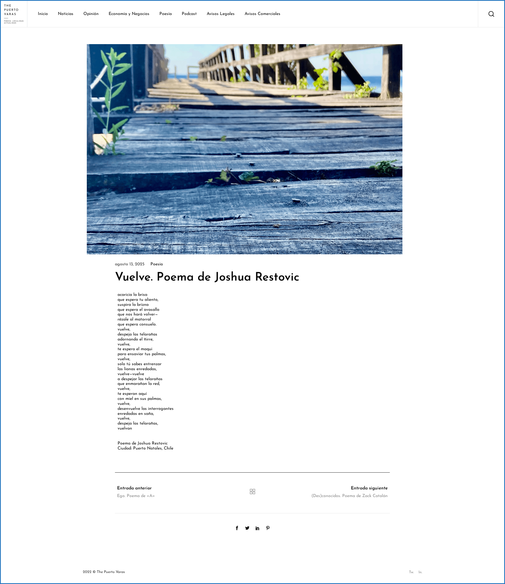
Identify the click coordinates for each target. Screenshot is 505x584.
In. (420, 572)
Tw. (411, 572)
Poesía (156, 264)
